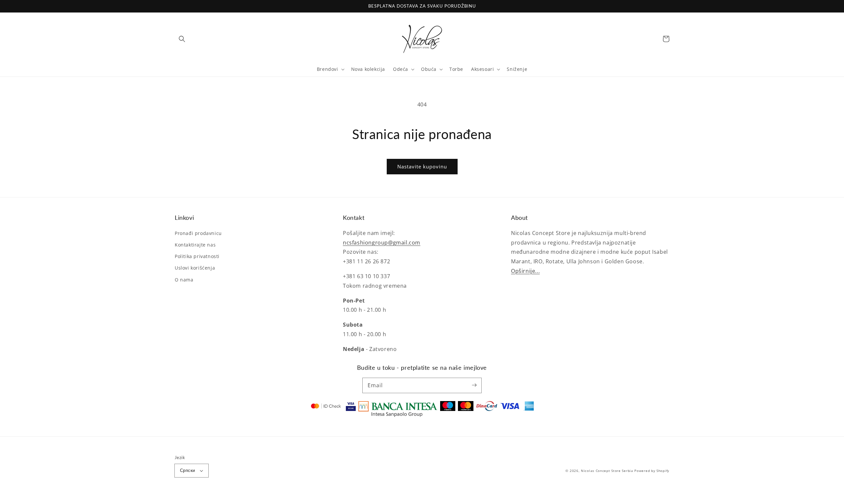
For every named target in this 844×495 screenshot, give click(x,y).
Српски (187, 470)
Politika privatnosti (197, 256)
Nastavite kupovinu (422, 166)
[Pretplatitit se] (474, 385)
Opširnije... (525, 271)
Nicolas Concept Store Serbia (607, 470)
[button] (182, 39)
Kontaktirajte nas (195, 245)
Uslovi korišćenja (195, 268)
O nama (184, 280)
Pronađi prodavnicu (198, 233)
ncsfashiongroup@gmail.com (381, 242)
